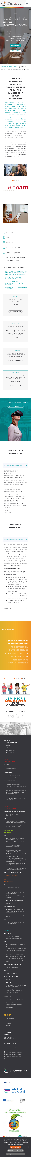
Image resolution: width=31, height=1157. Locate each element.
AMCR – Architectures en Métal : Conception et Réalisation (14, 846)
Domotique (8, 979)
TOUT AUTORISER (15, 1147)
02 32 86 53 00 (11, 1043)
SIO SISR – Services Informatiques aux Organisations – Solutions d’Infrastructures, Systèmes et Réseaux (15, 865)
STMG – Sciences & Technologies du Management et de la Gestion (15, 825)
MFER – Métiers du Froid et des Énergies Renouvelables (15, 799)
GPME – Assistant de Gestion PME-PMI (15, 956)
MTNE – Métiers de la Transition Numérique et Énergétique (13, 776)
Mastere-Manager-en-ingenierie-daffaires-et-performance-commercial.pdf (14, 1006)
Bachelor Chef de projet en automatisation (12, 993)
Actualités (8, 1023)
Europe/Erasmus (10, 1018)
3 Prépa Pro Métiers (11, 768)
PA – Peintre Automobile (12, 890)
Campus (8, 745)
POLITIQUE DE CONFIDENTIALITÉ (15, 1154)
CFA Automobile (10, 752)
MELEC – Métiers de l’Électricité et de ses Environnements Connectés (15, 783)
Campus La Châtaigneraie (9, 66)
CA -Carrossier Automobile (12, 887)
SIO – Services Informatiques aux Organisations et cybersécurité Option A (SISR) (16, 960)
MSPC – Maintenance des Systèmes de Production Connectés (16, 787)
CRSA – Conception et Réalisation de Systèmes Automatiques (15, 838)
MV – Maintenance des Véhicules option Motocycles (16, 896)
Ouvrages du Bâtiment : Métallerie (14, 796)
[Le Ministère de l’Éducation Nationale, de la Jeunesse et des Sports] (23, 1100)
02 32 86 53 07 (15, 381)
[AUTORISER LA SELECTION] (29, 1147)
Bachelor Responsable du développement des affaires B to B (14, 989)
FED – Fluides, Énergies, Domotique (14, 954)
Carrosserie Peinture (11, 903)
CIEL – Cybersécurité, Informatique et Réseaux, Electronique (15, 793)
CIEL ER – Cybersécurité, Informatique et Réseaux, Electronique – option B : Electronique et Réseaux (16, 855)
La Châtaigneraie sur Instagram (14, 1054)
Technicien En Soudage (12, 967)
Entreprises (8, 1021)
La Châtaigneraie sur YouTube (14, 1059)
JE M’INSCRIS (15, 698)
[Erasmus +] (8, 1100)
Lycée (7, 748)
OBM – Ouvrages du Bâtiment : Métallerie (16, 790)
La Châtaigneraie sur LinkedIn (13, 1056)
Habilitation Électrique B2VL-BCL (14, 938)
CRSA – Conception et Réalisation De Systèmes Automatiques (15, 945)
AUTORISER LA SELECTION (15, 1150)
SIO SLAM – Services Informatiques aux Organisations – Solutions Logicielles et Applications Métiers (16, 860)
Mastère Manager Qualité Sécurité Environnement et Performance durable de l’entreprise (16, 1001)
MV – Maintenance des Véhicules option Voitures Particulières (16, 893)
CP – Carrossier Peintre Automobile (15, 909)
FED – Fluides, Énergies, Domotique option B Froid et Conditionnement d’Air (16, 869)
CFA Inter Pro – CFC (10, 750)
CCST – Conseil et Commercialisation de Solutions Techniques (16, 842)
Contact (8, 1025)
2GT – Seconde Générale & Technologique (12, 814)
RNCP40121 (8, 134)
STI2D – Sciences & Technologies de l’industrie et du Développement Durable (16, 822)
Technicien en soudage (12, 875)
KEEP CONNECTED (15, 704)
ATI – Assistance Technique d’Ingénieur (16, 948)
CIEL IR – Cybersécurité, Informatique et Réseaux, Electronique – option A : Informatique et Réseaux (15, 850)
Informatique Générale (11, 973)
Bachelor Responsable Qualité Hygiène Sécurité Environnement (16, 986)
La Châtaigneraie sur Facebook (14, 1052)
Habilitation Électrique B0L (12, 936)
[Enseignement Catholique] (8, 1082)
